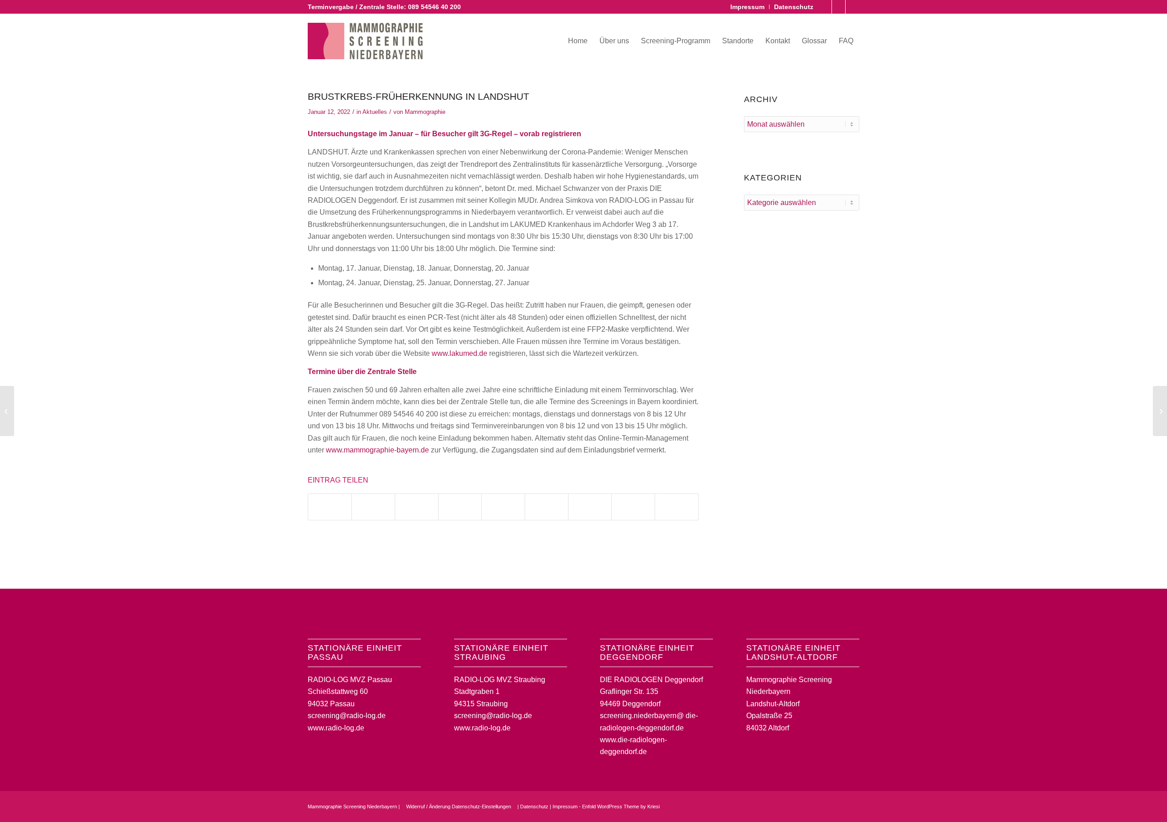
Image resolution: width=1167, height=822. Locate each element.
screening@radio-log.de (347, 715)
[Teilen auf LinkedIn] (503, 507)
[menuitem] (747, 7)
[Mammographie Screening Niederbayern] (365, 41)
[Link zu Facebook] (824, 7)
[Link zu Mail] (852, 7)
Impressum (747, 6)
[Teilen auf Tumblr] (546, 507)
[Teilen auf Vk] (589, 507)
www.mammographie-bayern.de (377, 450)
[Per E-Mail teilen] (676, 507)
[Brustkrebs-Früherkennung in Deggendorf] (7, 411)
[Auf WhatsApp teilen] (416, 507)
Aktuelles (374, 111)
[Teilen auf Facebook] (329, 507)
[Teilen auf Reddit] (633, 507)
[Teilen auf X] (373, 507)
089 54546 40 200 (434, 6)
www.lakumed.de (459, 353)
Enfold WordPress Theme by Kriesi (621, 806)
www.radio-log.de (336, 728)
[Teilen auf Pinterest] (460, 507)
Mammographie (425, 111)
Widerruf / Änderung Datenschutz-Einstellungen (458, 806)
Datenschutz (793, 6)
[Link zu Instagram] (838, 7)
